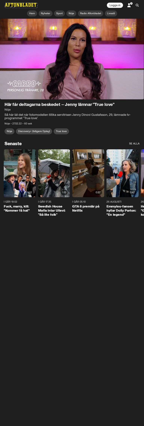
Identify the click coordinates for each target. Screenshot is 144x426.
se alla (134, 143)
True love (61, 131)
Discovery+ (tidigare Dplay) (34, 131)
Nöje (9, 131)
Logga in (115, 5)
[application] (72, 59)
